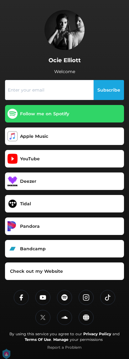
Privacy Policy (97, 334)
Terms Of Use (38, 339)
